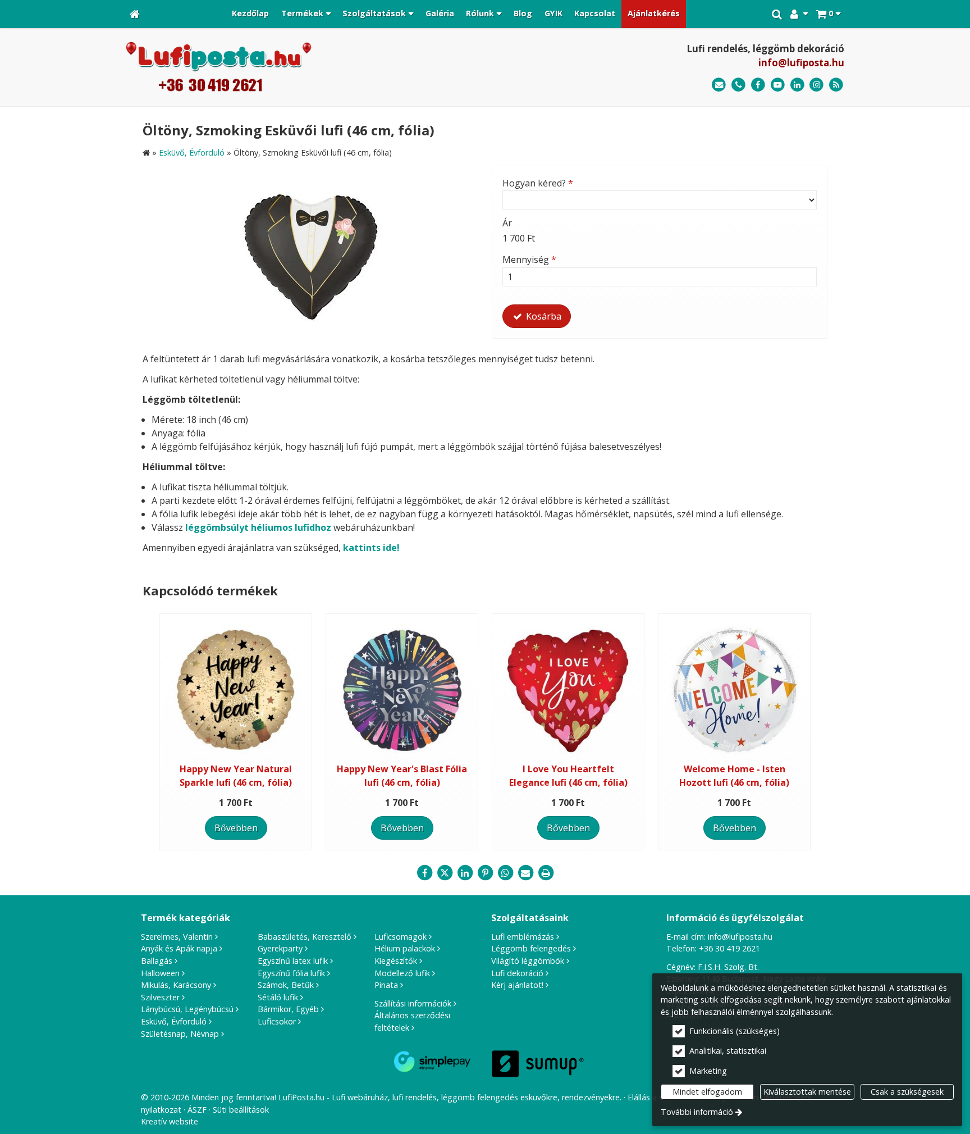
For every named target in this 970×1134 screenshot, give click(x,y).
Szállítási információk (412, 1003)
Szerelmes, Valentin (177, 936)
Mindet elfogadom (707, 1091)
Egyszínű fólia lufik (291, 973)
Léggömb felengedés (531, 948)
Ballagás (156, 960)
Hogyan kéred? (537, 183)
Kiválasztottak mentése (807, 1091)
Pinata (386, 985)
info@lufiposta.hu (801, 62)
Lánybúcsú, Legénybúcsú (187, 1009)
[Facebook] (758, 85)
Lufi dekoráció (517, 973)
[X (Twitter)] (445, 873)
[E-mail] (719, 85)
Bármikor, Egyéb (288, 1009)
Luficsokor (277, 1021)
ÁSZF (197, 1109)
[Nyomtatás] (546, 873)
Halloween (160, 973)
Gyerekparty (280, 948)
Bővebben (236, 828)
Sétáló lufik (278, 997)
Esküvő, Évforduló (174, 1021)
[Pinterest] (485, 873)
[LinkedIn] (797, 85)
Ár (507, 223)
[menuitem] (135, 14)
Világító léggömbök (527, 960)
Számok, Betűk (286, 985)
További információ (697, 1111)
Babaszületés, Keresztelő (304, 936)
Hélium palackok (404, 948)
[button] (828, 14)
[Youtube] (778, 85)
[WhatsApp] (505, 873)
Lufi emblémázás (522, 936)
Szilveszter (160, 997)
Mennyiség (529, 259)
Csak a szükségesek (907, 1091)
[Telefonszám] (738, 85)
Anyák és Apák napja (179, 948)
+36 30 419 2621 (729, 948)
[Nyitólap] (135, 14)
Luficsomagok (400, 936)
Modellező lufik (402, 973)
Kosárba (542, 316)
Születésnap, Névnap (180, 1033)
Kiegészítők (395, 960)
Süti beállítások (241, 1109)
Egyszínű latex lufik (293, 960)
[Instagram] (816, 85)
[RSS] (836, 85)
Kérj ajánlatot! (517, 985)
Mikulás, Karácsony (176, 985)
